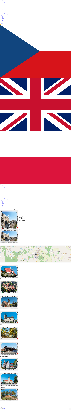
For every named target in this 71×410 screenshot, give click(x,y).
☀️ (0, 24)
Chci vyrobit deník (5, 5)
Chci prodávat (5, 4)
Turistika (4, 7)
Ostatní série (5, 10)
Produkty (2, 6)
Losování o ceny (5, 3)
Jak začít (2, 0)
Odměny (4, 13)
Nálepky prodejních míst (6, 14)
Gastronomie (5, 8)
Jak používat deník (5, 1)
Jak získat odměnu (5, 2)
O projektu (2, 15)
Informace (2, 19)
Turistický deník (5, 11)
